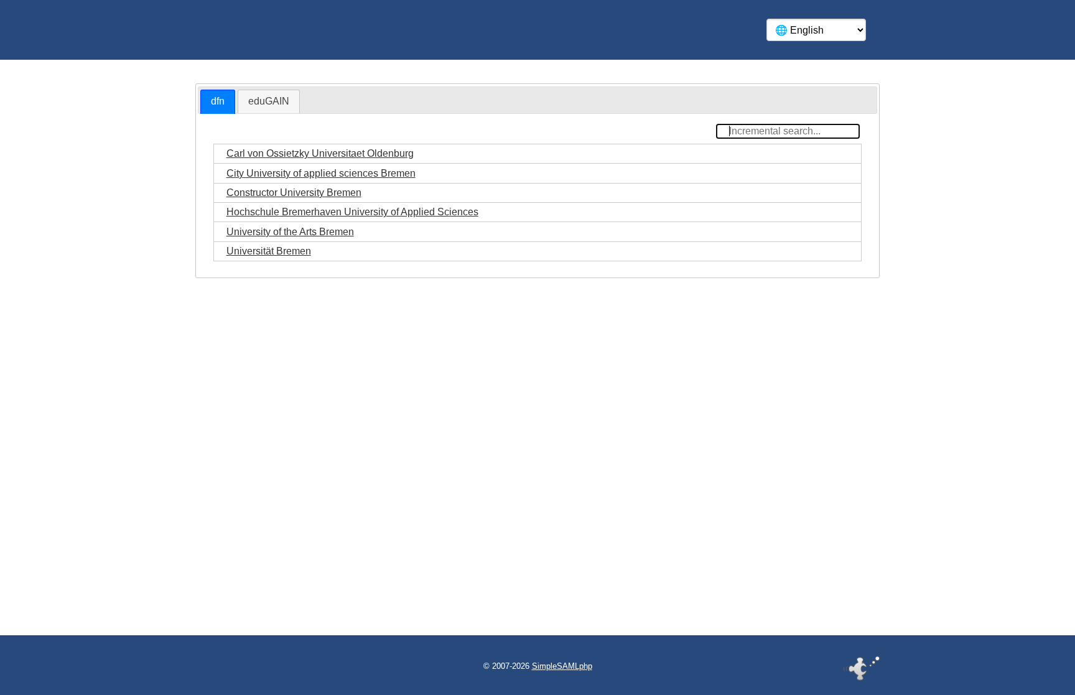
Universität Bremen (268, 251)
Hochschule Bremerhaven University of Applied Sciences (352, 212)
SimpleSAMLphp (562, 666)
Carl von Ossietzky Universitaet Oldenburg (320, 153)
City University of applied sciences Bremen (321, 173)
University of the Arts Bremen (290, 231)
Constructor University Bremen (293, 192)
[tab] (217, 102)
